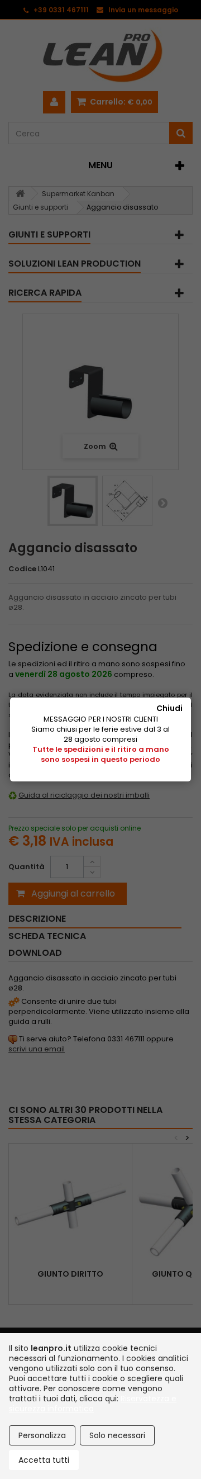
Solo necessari (117, 1435)
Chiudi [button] (169, 708)
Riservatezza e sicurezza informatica (92, 1403)
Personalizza (42, 1435)
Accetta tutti (43, 1460)
